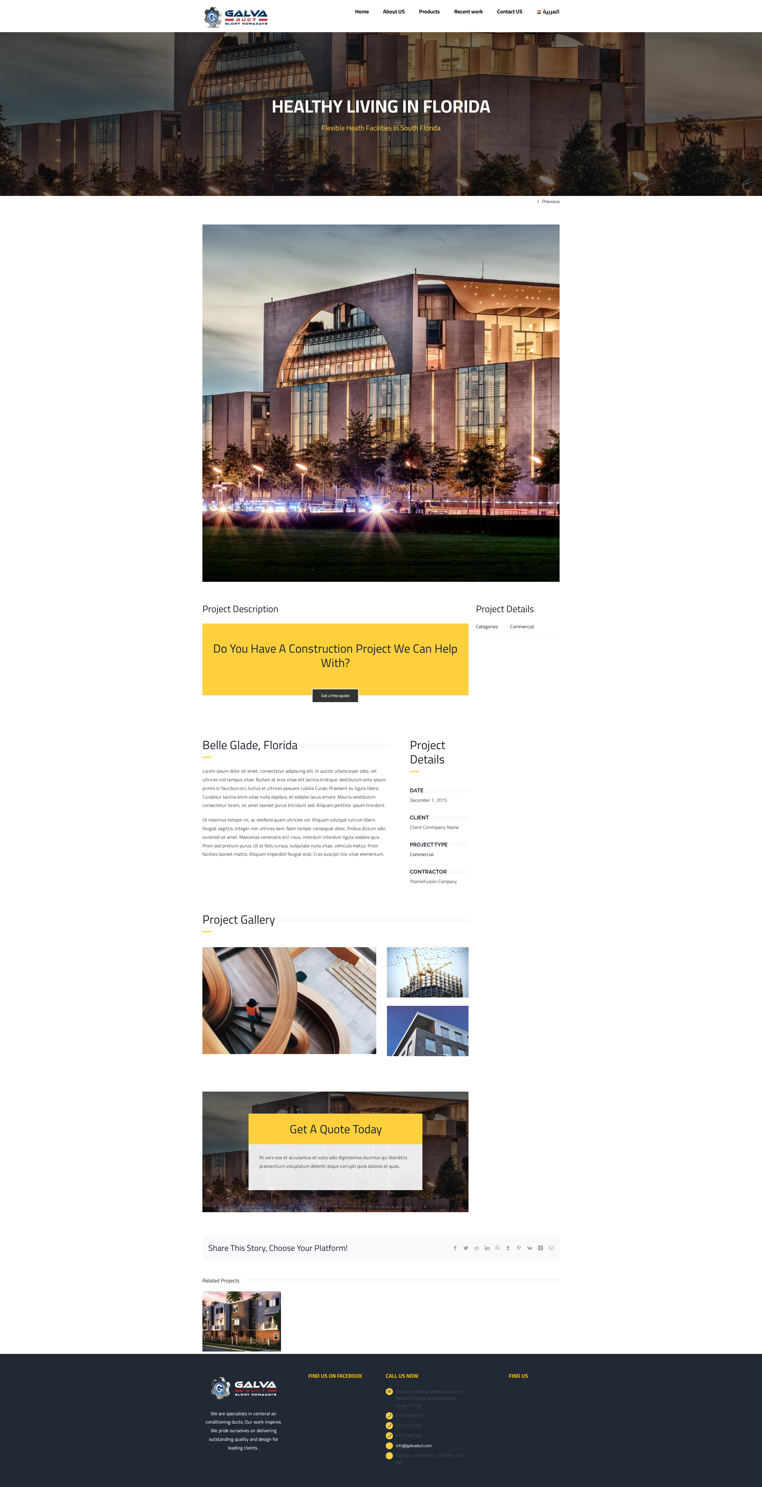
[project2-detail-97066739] (289, 949)
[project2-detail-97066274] (428, 1008)
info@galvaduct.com (414, 1445)
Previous (551, 201)
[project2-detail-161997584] (428, 949)
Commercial (422, 854)
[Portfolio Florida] (381, 114)
